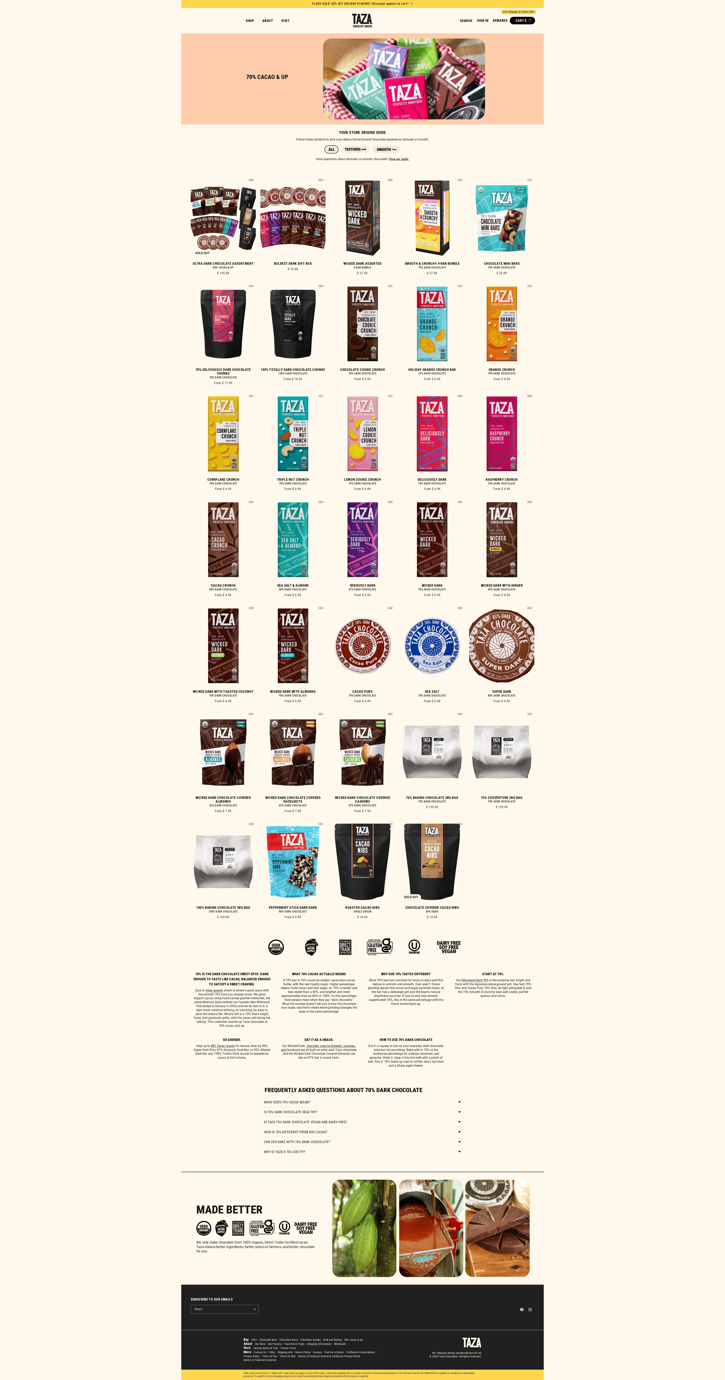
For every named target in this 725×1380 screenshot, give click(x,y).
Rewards (500, 20)
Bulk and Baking (332, 1339)
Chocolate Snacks (310, 1339)
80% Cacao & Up (353, 1339)
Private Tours (288, 1348)
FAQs (272, 1352)
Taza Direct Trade (294, 1343)
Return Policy (302, 1352)
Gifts (254, 1339)
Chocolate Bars (268, 1339)
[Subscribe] (254, 1309)
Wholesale (340, 1343)
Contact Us (260, 1352)
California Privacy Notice (360, 1352)
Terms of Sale (288, 1356)
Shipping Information (319, 1343)
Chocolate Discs (288, 1339)
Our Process (275, 1343)
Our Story (260, 1343)
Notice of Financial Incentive (314, 1356)
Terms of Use (269, 1356)
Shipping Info (285, 1352)
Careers (317, 1352)
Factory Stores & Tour (265, 1348)
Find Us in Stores (334, 1352)
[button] (466, 20)
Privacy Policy (251, 1356)
